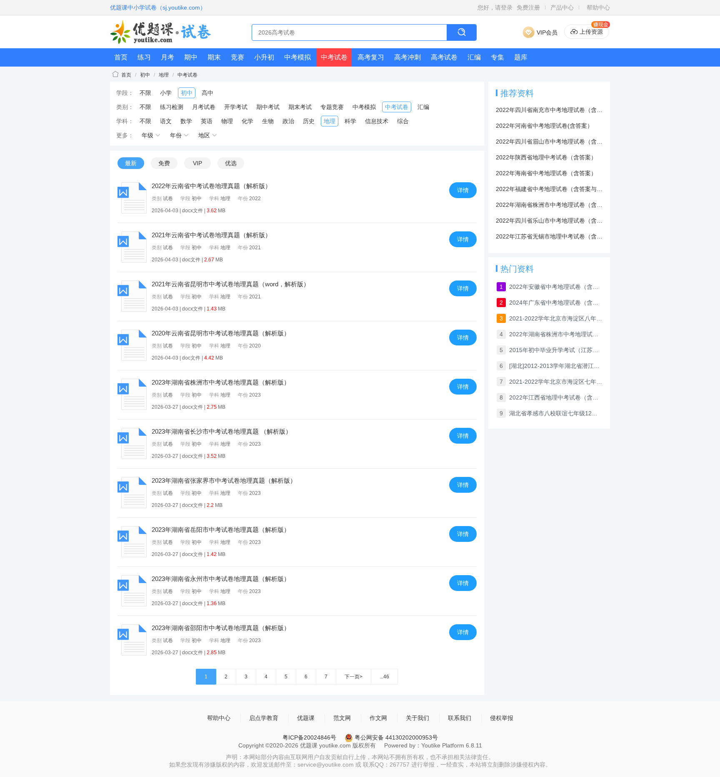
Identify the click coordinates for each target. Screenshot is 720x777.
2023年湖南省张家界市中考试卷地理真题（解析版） (224, 480)
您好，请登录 (495, 7)
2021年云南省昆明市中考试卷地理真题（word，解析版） (231, 284)
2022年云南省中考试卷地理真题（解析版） (211, 185)
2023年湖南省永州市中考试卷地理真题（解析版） (221, 578)
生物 (268, 121)
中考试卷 (334, 57)
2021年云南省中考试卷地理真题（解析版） (211, 234)
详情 (463, 190)
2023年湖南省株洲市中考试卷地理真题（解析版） (221, 382)
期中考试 (268, 107)
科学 (350, 121)
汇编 (474, 57)
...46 (384, 677)
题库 (521, 57)
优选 (231, 163)
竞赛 (237, 57)
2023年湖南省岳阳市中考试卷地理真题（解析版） (221, 529)
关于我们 (417, 718)
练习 (144, 57)
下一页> (353, 677)
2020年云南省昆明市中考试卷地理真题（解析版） (221, 333)
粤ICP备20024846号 (309, 737)
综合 (403, 121)
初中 (145, 75)
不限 (145, 92)
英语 (206, 121)
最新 (131, 163)
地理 (164, 75)
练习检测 (171, 107)
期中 (191, 57)
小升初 (264, 57)
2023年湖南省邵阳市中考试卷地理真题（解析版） (221, 627)
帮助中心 (598, 7)
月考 (167, 57)
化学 (247, 121)
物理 (227, 121)
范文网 (342, 718)
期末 (214, 57)
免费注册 (528, 7)
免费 (164, 163)
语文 (166, 121)
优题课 (306, 718)
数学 (186, 121)
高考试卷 (444, 57)
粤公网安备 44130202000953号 (395, 737)
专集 (497, 57)
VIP (197, 163)
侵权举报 (501, 718)
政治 (288, 121)
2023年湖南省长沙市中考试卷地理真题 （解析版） (222, 431)
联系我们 (459, 718)
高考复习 (371, 57)
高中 (207, 92)
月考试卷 (203, 107)
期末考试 (300, 107)
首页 (121, 57)
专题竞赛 (332, 107)
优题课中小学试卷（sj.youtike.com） (158, 7)
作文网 (378, 718)
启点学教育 (263, 718)
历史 (309, 121)
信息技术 (376, 121)
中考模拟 (297, 57)
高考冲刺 (407, 57)
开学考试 (236, 107)
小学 (166, 92)
